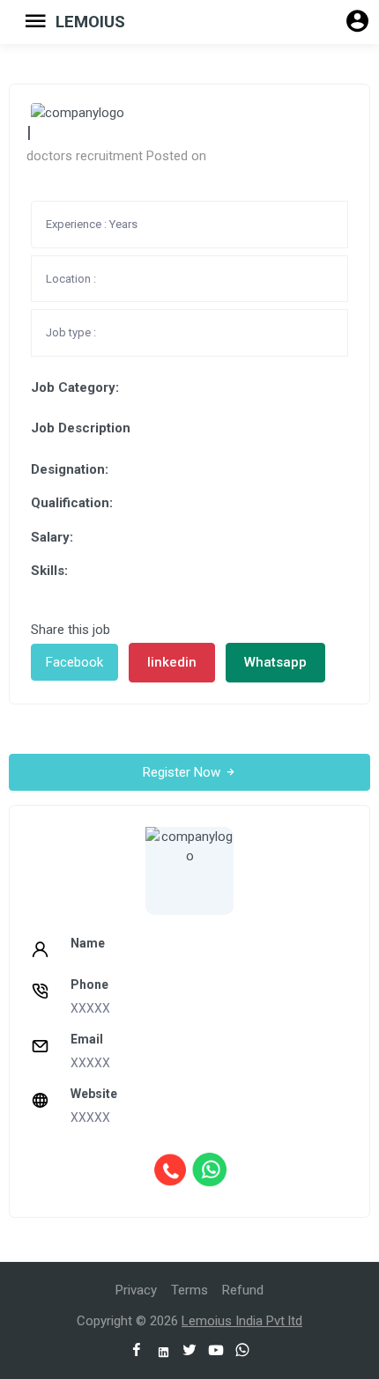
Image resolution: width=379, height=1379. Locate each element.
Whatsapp (275, 662)
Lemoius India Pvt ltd (242, 1321)
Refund (243, 1290)
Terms (189, 1290)
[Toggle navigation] (28, 21)
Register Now (183, 772)
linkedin (172, 662)
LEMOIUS (90, 22)
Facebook (74, 662)
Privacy (136, 1290)
